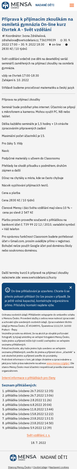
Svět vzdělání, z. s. (38, 435)
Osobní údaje (40, 467)
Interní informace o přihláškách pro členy (29, 378)
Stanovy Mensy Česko (19, 467)
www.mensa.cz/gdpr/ (58, 363)
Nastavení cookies (59, 467)
